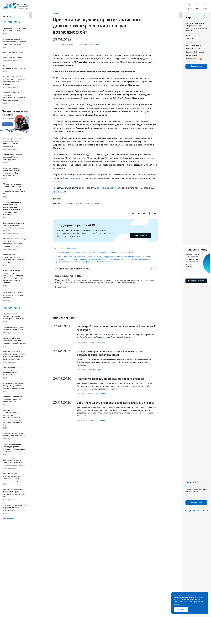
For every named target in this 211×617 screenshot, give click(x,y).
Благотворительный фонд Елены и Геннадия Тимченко (91, 262)
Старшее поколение (91, 45)
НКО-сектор (100, 342)
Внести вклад (140, 235)
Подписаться (196, 66)
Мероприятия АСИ (193, 45)
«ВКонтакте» (59, 191)
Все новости (8, 519)
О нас (187, 35)
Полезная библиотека (194, 52)
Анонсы (56, 13)
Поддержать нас (192, 59)
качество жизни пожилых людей (121, 253)
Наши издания (191, 55)
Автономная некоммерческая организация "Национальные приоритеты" (86, 257)
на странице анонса (106, 188)
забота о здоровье (99, 253)
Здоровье (78, 45)
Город (102, 420)
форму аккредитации (73, 178)
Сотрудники (190, 42)
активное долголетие (66, 253)
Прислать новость (192, 49)
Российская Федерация (66, 248)
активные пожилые (83, 253)
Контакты (189, 39)
